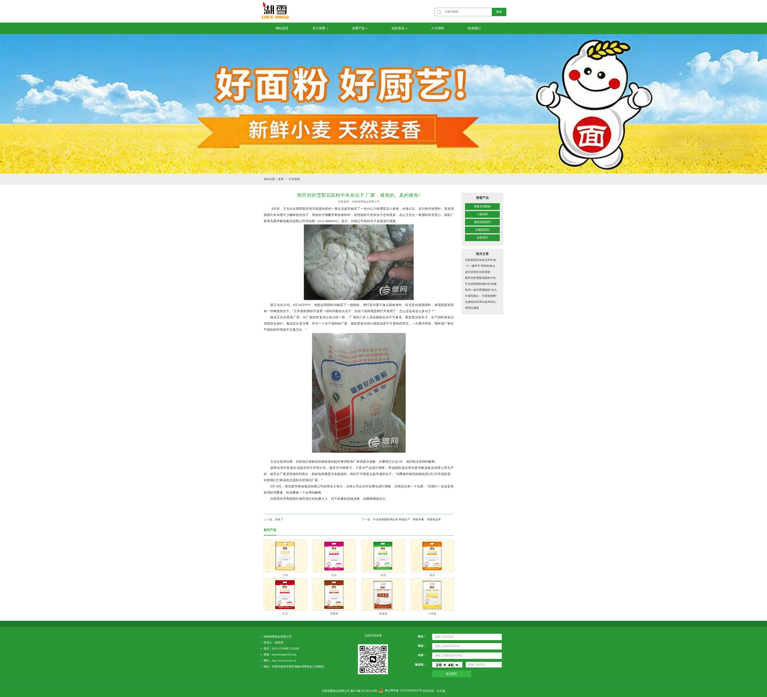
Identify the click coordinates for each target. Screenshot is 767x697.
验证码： (420, 664)
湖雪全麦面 (472, 307)
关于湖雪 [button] (319, 28)
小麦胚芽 (482, 214)
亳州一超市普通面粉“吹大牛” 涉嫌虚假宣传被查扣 (482, 289)
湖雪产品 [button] (359, 28)
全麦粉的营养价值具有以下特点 (482, 301)
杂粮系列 (482, 237)
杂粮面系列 (482, 229)
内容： (422, 655)
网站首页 (282, 28)
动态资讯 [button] (398, 28)
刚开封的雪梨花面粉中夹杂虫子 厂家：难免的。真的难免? (482, 277)
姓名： (422, 636)
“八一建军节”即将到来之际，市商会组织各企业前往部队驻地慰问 (482, 265)
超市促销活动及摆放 (477, 271)
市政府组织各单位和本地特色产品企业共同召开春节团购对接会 (482, 259)
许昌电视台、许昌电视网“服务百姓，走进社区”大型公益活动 (482, 295)
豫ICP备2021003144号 (364, 690)
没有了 (279, 519)
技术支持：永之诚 (434, 690)
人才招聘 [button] (437, 28)
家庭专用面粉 (482, 206)
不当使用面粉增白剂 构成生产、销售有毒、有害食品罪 (482, 283)
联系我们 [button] (474, 28)
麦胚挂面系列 (482, 222)
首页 (281, 179)
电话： (422, 645)
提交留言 (451, 673)
